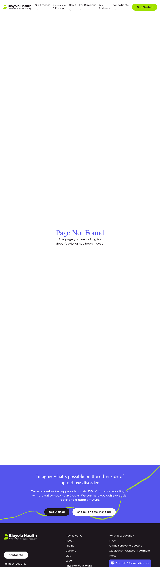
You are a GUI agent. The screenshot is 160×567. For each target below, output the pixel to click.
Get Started (144, 7)
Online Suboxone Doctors (125, 546)
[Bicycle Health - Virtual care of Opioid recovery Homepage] (17, 7)
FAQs (112, 541)
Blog (68, 556)
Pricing (70, 546)
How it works (74, 536)
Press (112, 556)
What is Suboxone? (121, 536)
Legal (69, 561)
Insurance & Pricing (59, 7)
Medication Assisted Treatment (129, 551)
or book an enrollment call (94, 512)
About (70, 541)
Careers (71, 551)
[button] (42, 7)
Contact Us (16, 555)
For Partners (104, 7)
